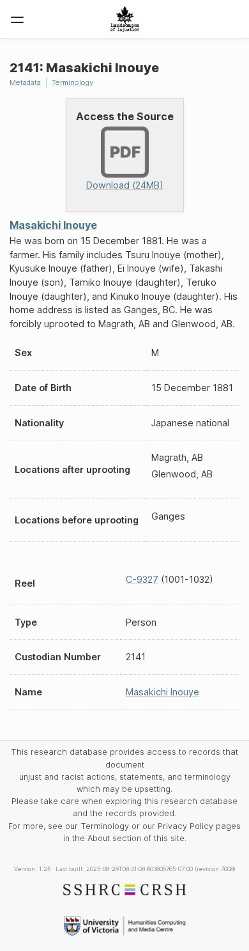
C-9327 (142, 579)
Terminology (72, 82)
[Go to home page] (124, 19)
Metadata (25, 82)
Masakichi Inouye (53, 225)
